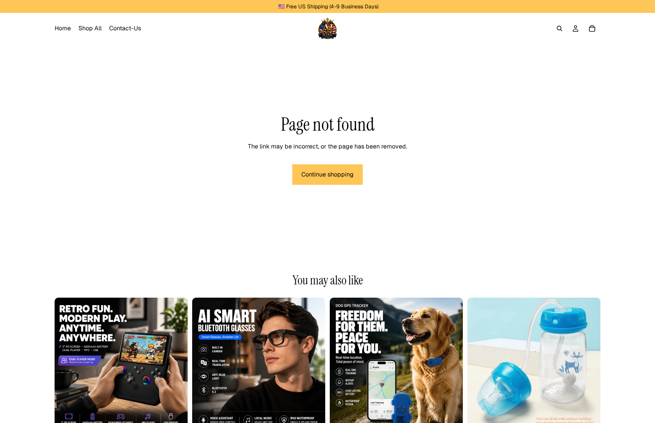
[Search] (559, 28)
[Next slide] (176, 364)
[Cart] (592, 28)
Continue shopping (327, 174)
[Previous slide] (66, 364)
